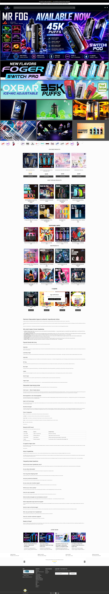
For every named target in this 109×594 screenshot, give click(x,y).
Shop (36, 583)
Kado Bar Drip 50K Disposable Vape (78, 200)
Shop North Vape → (58, 377)
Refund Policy (38, 576)
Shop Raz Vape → (71, 368)
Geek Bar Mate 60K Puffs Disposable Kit (62, 170)
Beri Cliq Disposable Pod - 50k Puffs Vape (78, 242)
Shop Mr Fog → (73, 363)
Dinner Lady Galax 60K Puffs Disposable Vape (62, 283)
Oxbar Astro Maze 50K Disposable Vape (46, 283)
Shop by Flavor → (25, 424)
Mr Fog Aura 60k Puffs (30, 170)
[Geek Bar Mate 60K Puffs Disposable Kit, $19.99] (62, 160)
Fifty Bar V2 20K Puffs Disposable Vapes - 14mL (31, 242)
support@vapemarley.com (38, 335)
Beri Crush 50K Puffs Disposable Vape (46, 242)
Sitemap (37, 586)
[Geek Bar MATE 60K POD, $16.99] (78, 160)
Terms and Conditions (39, 579)
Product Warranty (38, 575)
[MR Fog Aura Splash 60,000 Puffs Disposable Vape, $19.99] (46, 160)
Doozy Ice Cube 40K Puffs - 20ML (62, 264)
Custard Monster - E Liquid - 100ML (78, 306)
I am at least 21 (51, 299)
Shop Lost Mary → (80, 354)
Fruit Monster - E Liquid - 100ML (46, 306)
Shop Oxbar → (71, 373)
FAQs (36, 573)
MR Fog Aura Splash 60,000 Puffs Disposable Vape (46, 171)
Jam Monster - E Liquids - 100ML (31, 306)
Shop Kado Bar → (83, 359)
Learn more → (55, 494)
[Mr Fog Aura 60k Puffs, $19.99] (30, 160)
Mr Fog (46, 570)
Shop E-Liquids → (25, 448)
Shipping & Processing (39, 578)
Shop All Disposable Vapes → (27, 440)
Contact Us (37, 585)
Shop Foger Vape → (65, 382)
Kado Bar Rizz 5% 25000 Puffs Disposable (46, 200)
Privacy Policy (38, 574)
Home (37, 581)
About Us (37, 582)
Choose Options (30, 176)
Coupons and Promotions (40, 571)
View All (46, 573)
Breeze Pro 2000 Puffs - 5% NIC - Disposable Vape (31, 264)
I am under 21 (58, 299)
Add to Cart (31, 310)
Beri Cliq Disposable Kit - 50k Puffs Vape (62, 242)
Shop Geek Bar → (28, 349)
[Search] (74, 8)
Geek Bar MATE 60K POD (78, 170)
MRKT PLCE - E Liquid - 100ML (62, 306)
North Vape (47, 571)
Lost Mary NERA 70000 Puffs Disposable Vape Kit (78, 283)
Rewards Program (39, 577)
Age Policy (37, 570)
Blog (36, 584)
